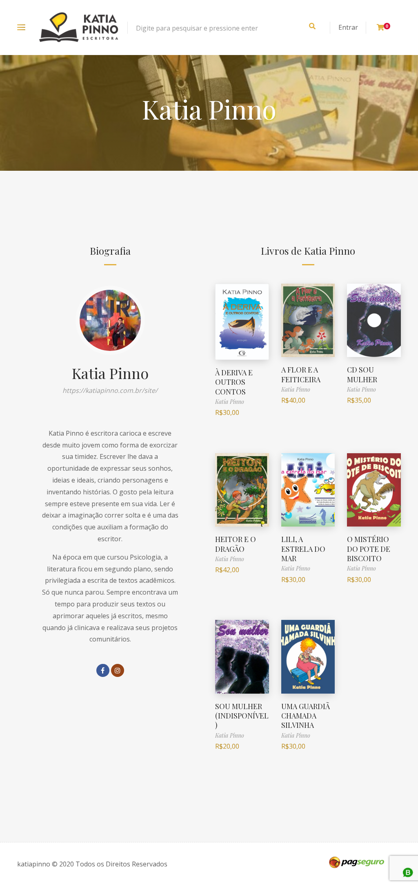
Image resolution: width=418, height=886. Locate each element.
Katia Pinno (110, 373)
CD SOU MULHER (362, 374)
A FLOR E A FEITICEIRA (300, 374)
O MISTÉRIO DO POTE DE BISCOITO (368, 548)
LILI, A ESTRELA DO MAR (303, 548)
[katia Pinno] (79, 27)
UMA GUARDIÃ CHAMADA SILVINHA (305, 715)
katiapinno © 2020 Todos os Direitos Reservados (92, 864)
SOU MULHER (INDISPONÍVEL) (242, 715)
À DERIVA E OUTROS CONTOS (234, 382)
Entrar (348, 27)
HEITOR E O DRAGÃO (235, 543)
